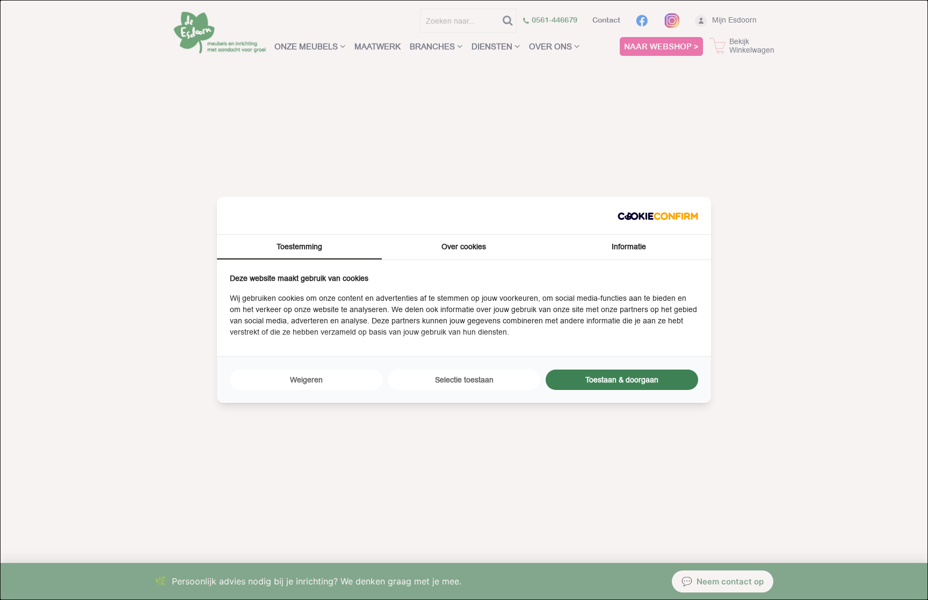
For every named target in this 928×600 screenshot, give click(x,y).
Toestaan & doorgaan (621, 379)
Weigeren (306, 379)
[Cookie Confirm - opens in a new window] (658, 215)
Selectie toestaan (464, 379)
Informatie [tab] (629, 246)
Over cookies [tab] (463, 246)
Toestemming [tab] (299, 246)
